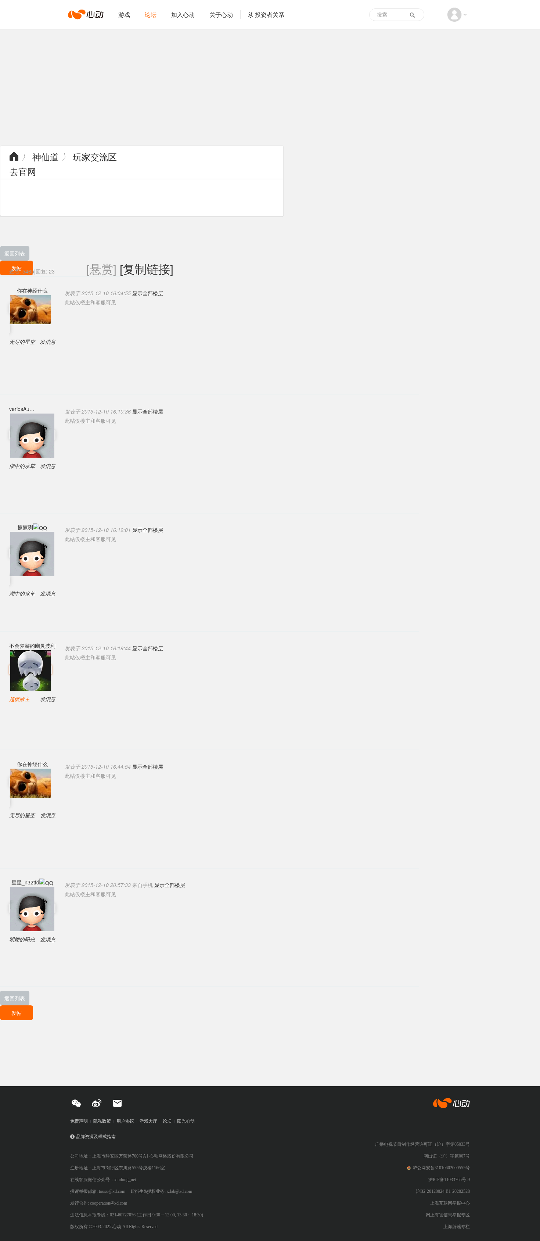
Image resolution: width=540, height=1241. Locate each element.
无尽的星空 (22, 341)
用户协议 (125, 1121)
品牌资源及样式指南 (96, 1136)
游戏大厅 (148, 1121)
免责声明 (79, 1121)
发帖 (16, 1012)
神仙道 (45, 156)
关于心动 (221, 14)
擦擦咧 (25, 527)
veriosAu (19, 408)
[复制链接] (146, 268)
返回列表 (14, 253)
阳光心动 (186, 1121)
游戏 (124, 14)
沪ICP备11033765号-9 (449, 1179)
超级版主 (19, 698)
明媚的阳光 (22, 939)
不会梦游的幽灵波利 (32, 645)
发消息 (47, 341)
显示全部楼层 (147, 293)
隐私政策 (102, 1121)
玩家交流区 (95, 156)
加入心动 (183, 14)
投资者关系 (269, 14)
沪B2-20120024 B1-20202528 (443, 1191)
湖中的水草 (22, 465)
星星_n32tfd (25, 882)
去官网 (23, 171)
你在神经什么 (32, 290)
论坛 (150, 14)
